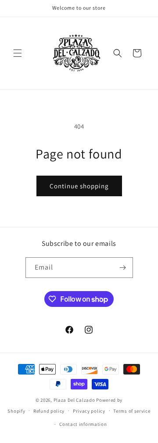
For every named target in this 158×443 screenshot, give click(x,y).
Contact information (83, 424)
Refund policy (49, 411)
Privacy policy (89, 411)
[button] (17, 53)
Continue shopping (79, 186)
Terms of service (131, 411)
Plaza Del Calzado (75, 400)
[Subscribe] (123, 267)
